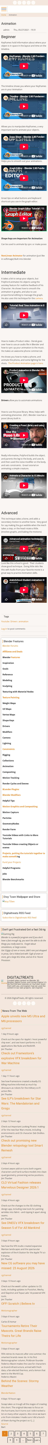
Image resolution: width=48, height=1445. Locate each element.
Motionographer (9, 1310)
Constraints (9, 749)
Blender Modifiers (12, 795)
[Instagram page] (24, 3)
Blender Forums (10, 645)
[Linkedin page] (29, 3)
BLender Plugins (11, 789)
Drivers (14, 621)
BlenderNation (8, 1393)
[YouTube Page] (33, 3)
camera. (39, 298)
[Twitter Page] (19, 3)
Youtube (5, 621)
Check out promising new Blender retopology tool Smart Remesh (22, 1145)
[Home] (4, 982)
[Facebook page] (15, 3)
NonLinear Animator (12, 255)
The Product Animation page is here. (25, 363)
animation (23, 621)
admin (6, 29)
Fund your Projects (12, 862)
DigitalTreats (20, 977)
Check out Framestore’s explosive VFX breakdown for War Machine (21, 1058)
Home (3, 15)
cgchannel (6, 1028)
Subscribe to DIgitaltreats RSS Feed (19, 917)
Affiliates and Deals (12, 651)
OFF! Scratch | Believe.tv (18, 1303)
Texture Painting (11, 697)
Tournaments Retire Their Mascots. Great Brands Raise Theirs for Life (21, 1331)
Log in (4, 628)
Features (15, 657)
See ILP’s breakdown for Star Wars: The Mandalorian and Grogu (21, 1103)
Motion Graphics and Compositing (20, 806)
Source (4, 1423)
